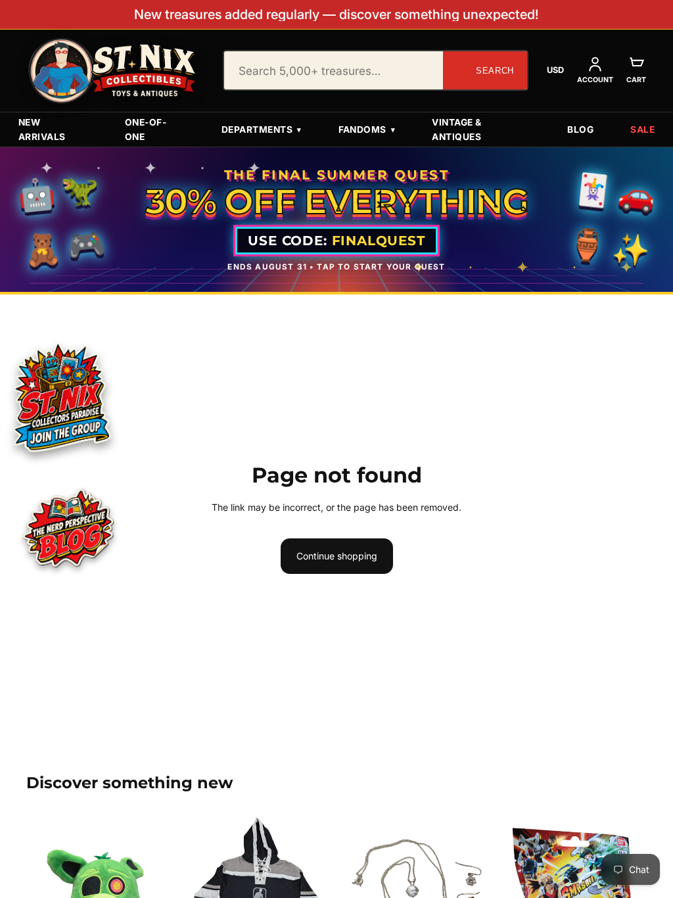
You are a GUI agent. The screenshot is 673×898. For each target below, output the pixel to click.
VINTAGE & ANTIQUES (456, 129)
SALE (642, 129)
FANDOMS (367, 129)
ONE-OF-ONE (145, 129)
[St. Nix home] (112, 70)
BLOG (580, 129)
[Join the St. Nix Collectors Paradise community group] (61, 396)
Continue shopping (336, 555)
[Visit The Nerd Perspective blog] (68, 530)
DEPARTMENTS (261, 129)
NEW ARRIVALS (42, 129)
